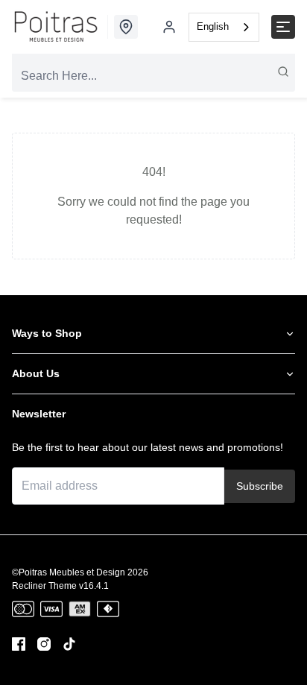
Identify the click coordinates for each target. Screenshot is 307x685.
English (213, 26)
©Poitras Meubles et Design (68, 572)
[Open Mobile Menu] (283, 27)
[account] (169, 26)
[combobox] (224, 27)
